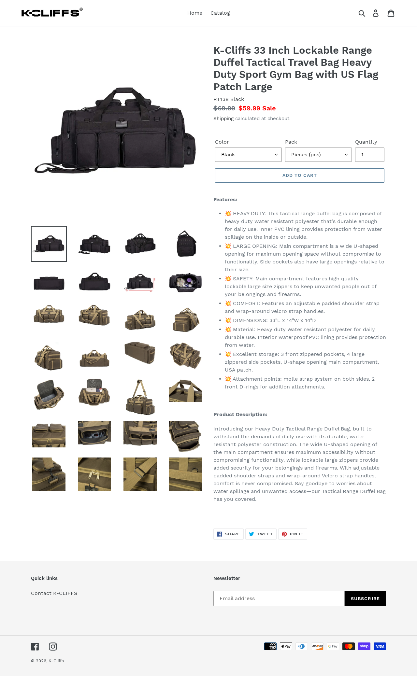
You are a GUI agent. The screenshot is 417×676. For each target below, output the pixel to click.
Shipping (223, 118)
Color (222, 142)
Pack (291, 142)
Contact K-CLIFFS (54, 593)
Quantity (366, 142)
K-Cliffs (56, 660)
